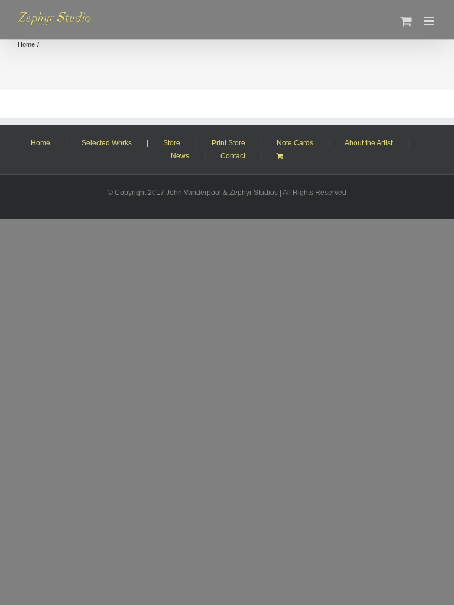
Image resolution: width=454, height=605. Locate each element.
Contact (232, 156)
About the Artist (369, 143)
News (180, 156)
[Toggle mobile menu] (430, 21)
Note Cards (295, 143)
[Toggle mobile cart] (406, 21)
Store (171, 143)
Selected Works (107, 143)
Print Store (228, 143)
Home (40, 143)
